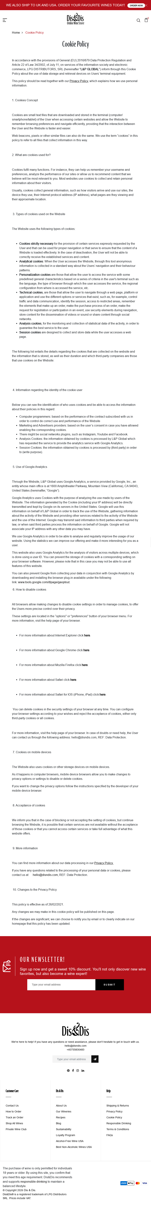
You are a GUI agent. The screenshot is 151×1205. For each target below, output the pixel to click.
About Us (61, 1105)
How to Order (13, 1111)
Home (16, 32)
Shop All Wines (14, 1123)
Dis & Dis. (30, 1190)
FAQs (109, 1135)
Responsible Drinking (118, 1123)
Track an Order (14, 1117)
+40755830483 (75, 1049)
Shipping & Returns (117, 1105)
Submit (109, 984)
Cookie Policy (114, 1117)
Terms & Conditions (117, 1129)
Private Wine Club (16, 1129)
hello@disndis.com (45, 874)
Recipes (60, 1117)
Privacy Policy (114, 1111)
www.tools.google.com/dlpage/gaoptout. (44, 582)
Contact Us (12, 1105)
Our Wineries (63, 1111)
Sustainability (63, 1129)
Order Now (136, 5)
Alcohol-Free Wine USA (69, 1141)
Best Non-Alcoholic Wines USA (74, 1146)
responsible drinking (33, 1181)
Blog (58, 1123)
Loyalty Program (65, 1135)
